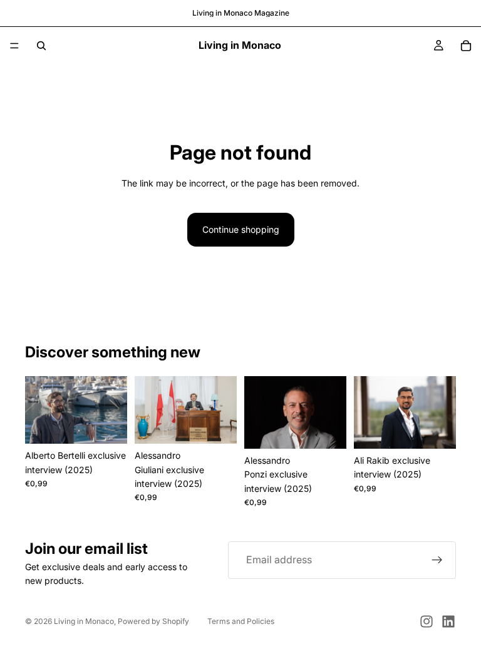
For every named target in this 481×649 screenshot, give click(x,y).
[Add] (107, 424)
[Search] (41, 45)
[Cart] (466, 45)
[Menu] (14, 45)
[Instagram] (426, 621)
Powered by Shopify (153, 621)
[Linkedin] (448, 621)
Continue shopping (240, 229)
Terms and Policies (240, 621)
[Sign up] (437, 560)
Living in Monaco (84, 621)
